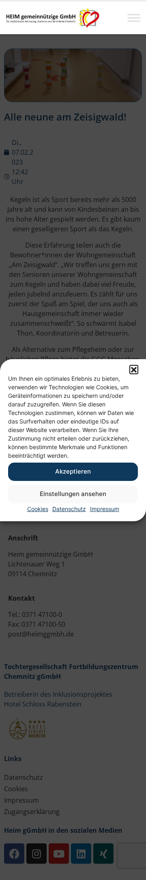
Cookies (37, 508)
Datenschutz (69, 508)
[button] (134, 369)
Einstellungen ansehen (73, 494)
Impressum (104, 508)
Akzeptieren (73, 471)
